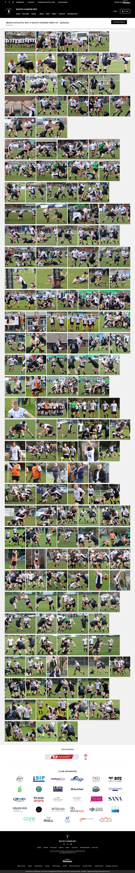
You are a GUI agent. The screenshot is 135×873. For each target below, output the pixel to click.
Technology (56, 866)
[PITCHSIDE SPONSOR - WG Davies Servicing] (39, 799)
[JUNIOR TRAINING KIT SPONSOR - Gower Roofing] (105, 820)
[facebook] (5, 2)
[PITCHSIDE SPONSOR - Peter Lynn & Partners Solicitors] (96, 799)
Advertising (38, 866)
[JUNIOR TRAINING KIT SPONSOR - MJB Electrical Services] (96, 809)
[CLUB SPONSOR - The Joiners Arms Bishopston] (19, 779)
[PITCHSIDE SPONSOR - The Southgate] (58, 799)
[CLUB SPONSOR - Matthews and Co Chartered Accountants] (58, 779)
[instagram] (13, 2)
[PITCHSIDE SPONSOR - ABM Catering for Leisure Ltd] (58, 789)
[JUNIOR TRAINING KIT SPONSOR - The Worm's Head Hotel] (115, 809)
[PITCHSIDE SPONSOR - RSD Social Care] (19, 799)
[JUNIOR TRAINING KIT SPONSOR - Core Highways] (29, 820)
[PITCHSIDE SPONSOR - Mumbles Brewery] (96, 789)
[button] (18, 14)
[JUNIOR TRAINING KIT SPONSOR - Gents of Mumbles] (48, 820)
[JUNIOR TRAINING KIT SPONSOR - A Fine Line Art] (39, 809)
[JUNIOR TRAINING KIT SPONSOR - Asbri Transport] (86, 820)
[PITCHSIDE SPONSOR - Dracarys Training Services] (19, 789)
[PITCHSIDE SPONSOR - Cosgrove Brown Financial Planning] (77, 799)
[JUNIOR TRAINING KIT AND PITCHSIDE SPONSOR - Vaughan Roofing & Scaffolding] (19, 809)
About (30, 866)
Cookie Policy (98, 866)
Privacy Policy (87, 866)
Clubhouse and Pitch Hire (46, 2)
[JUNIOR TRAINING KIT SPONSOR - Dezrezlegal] (77, 809)
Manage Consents (112, 866)
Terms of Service (74, 866)
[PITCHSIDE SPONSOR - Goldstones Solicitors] (115, 789)
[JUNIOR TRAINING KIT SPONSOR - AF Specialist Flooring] (67, 820)
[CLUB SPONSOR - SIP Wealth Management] (39, 779)
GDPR (65, 866)
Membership (20, 2)
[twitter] (9, 2)
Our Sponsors (63, 2)
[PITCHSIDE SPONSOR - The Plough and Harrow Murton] (96, 779)
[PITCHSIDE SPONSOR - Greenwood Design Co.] (39, 789)
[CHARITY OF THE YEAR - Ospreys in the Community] (115, 779)
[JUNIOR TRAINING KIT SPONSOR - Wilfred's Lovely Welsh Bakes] (58, 809)
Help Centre (21, 866)
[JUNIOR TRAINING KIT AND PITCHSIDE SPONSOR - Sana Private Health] (115, 799)
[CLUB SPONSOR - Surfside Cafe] (77, 779)
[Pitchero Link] (126, 3)
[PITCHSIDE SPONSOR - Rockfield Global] (77, 789)
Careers (47, 866)
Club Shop (30, 2)
